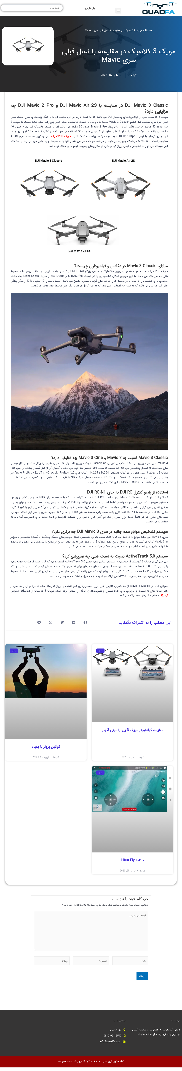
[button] (118, 11)
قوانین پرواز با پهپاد (46, 747)
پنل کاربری (89, 8)
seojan (62, 1061)
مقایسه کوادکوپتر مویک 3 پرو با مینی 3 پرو (132, 730)
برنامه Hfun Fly (132, 860)
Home (148, 30)
